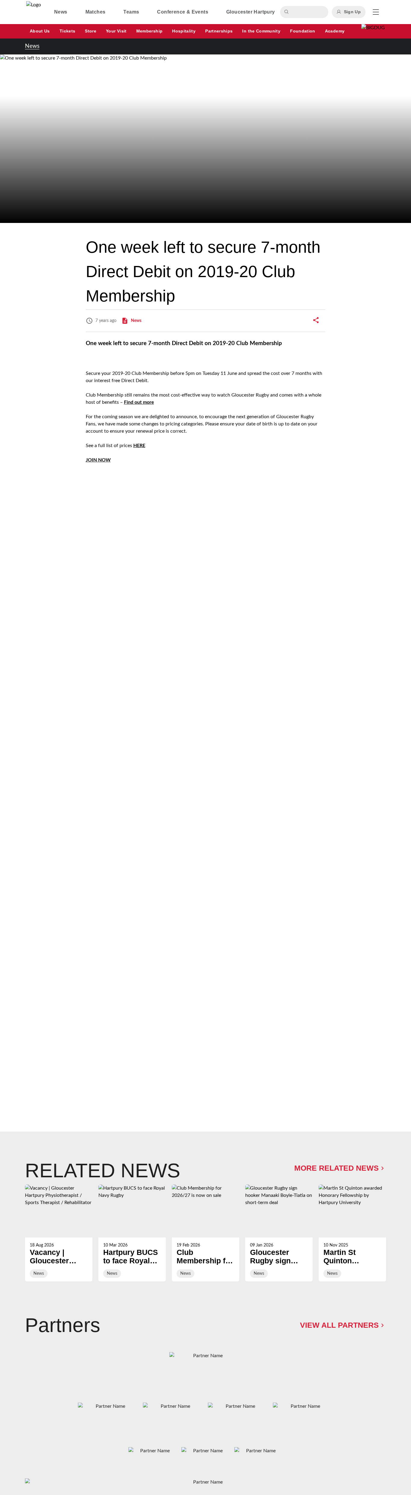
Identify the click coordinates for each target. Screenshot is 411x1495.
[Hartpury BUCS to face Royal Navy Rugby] (132, 1233)
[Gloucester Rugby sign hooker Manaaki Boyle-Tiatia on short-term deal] (279, 1233)
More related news (336, 1168)
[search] (287, 12)
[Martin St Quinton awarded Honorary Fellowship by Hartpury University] (352, 1233)
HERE (139, 445)
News (32, 46)
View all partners (339, 1325)
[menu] (375, 12)
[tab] (60, 12)
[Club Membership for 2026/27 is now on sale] (205, 1233)
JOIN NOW (98, 460)
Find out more (139, 402)
